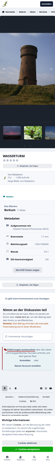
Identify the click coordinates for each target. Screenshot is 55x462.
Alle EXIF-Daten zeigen (28, 270)
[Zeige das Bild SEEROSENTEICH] (33, 132)
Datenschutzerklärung (28, 397)
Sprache (9, 397)
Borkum (9, 210)
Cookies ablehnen (27, 443)
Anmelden (25, 360)
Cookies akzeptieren (29, 449)
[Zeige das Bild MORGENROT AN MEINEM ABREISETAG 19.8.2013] (12, 132)
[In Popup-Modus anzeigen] (27, 69)
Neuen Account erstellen (28, 365)
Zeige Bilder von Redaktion (21, 181)
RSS (34, 401)
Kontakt (46, 397)
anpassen (30, 431)
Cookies (22, 401)
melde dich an (22, 317)
